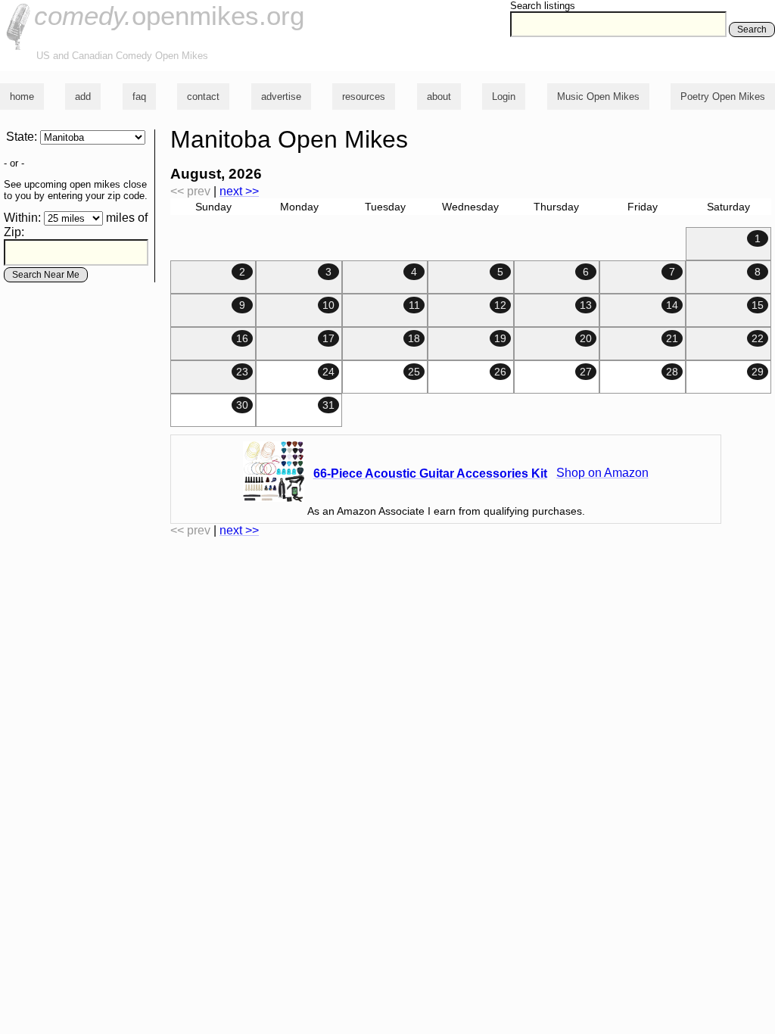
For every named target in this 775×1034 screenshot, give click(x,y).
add (83, 96)
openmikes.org (169, 15)
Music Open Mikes (598, 96)
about (439, 96)
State (20, 136)
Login (503, 96)
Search (752, 29)
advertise (281, 96)
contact (203, 96)
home (22, 96)
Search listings (542, 5)
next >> (239, 191)
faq (139, 96)
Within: (22, 217)
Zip (12, 232)
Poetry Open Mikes (722, 96)
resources (363, 96)
